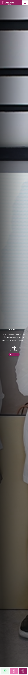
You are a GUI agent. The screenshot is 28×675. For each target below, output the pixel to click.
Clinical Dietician (7, 340)
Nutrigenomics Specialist (17, 340)
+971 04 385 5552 (14, 350)
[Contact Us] (14, 348)
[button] (25, 2)
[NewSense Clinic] (7, 3)
